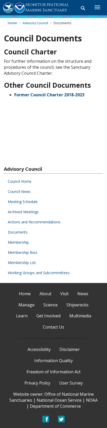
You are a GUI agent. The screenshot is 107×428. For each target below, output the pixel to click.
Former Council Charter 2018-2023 (49, 95)
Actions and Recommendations (34, 221)
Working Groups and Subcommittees (39, 272)
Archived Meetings (23, 211)
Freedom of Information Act (53, 372)
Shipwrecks (77, 305)
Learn (22, 316)
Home (12, 23)
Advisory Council (35, 23)
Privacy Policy (37, 383)
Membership (18, 242)
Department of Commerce (55, 406)
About (45, 294)
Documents (18, 232)
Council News (19, 191)
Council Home (19, 181)
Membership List (22, 262)
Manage (26, 305)
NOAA (92, 400)
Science (50, 305)
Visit (64, 294)
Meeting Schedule (23, 201)
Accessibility (39, 349)
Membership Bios (22, 252)
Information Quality (53, 360)
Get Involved (48, 316)
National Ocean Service (59, 400)
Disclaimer (69, 349)
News (82, 294)
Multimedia (80, 316)
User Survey (71, 383)
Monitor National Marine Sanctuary (47, 7)
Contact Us (53, 327)
